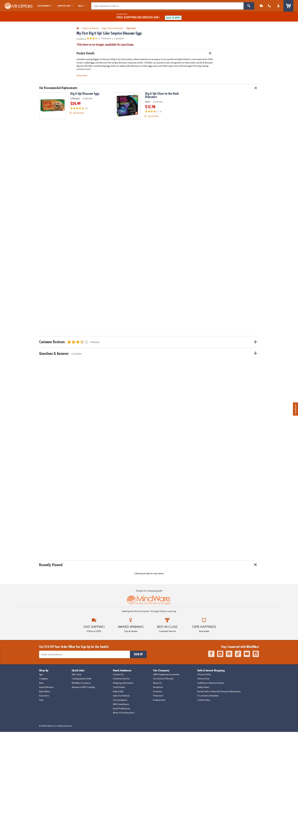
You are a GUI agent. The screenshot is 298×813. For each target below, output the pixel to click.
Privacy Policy (204, 674)
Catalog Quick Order (81, 678)
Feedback (295, 409)
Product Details (86, 53)
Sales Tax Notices (121, 695)
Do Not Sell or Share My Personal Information (219, 691)
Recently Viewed (50, 565)
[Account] (278, 6)
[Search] (249, 6)
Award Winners (46, 687)
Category (43, 678)
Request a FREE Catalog (83, 687)
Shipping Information (123, 682)
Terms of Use (203, 678)
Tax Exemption (120, 699)
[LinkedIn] (220, 654)
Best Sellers (44, 691)
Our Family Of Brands (163, 678)
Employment (159, 699)
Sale (41, 699)
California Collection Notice (210, 682)
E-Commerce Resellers (208, 695)
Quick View (78, 112)
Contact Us (118, 674)
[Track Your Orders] (261, 6)
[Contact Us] (269, 6)
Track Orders (119, 687)
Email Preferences (121, 708)
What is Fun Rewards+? (124, 712)
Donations (158, 687)
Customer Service (121, 678)
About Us (157, 682)
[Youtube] (247, 654)
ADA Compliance (121, 704)
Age (41, 674)
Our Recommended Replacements (58, 88)
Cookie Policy (203, 699)
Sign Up (138, 654)
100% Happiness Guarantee (166, 674)
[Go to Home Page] (78, 28)
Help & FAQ (118, 691)
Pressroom (158, 695)
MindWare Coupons (81, 682)
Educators (44, 695)
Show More (82, 75)
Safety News (203, 687)
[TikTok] (238, 654)
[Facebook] (211, 654)
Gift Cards (76, 674)
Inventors (157, 691)
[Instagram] (256, 654)
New (41, 682)
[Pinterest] (229, 654)
